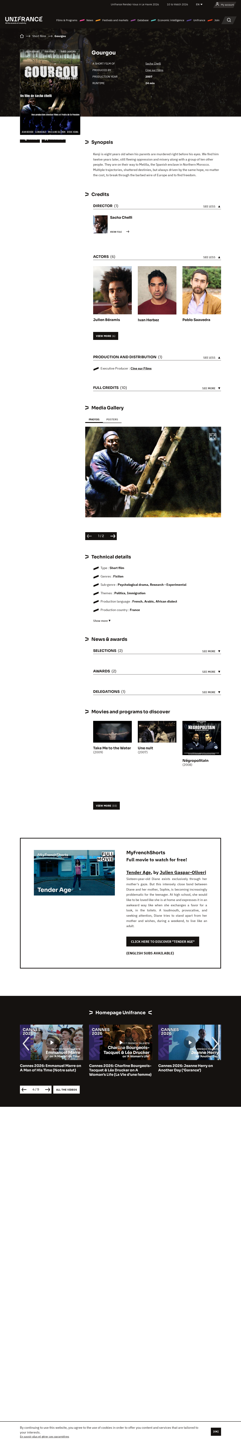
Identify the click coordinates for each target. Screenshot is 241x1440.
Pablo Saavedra (196, 320)
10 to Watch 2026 (177, 4)
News (89, 20)
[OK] (216, 1431)
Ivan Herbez (148, 320)
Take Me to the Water (112, 748)
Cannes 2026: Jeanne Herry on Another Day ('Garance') (116, 1068)
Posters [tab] (112, 419)
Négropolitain (195, 760)
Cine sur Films (154, 70)
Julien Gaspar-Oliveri (183, 872)
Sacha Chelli (153, 63)
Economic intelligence (171, 20)
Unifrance (199, 20)
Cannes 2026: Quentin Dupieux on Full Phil (189, 1068)
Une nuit (145, 748)
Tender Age (138, 872)
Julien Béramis (106, 320)
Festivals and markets (115, 20)
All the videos (66, 1089)
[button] (212, 437)
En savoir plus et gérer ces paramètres (44, 1436)
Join (216, 20)
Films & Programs (66, 20)
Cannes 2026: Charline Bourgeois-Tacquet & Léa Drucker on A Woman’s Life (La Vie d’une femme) (51, 1070)
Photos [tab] (94, 419)
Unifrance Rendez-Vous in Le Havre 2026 (135, 4)
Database (143, 20)
